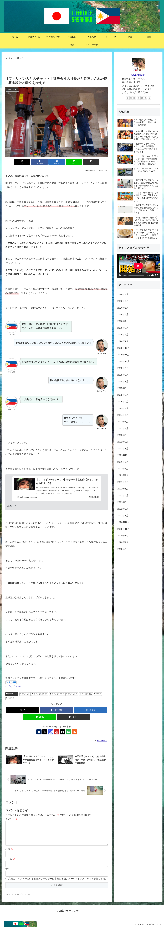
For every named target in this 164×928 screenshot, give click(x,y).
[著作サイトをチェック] (39, 731)
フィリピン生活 (86, 694)
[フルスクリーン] (156, 275)
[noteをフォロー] (62, 731)
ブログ (98, 694)
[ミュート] (152, 275)
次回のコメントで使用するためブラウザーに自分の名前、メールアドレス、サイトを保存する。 (57, 878)
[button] (91, 162)
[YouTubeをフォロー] (56, 731)
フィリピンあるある (41, 694)
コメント (11, 819)
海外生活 (11, 698)
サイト (8, 868)
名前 (9, 849)
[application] (138, 266)
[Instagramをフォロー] (50, 731)
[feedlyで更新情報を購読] (68, 731)
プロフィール (12, 694)
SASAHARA (138, 74)
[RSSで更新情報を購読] (74, 731)
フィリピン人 (72, 694)
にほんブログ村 (13, 686)
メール (10, 859)
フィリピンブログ (58, 694)
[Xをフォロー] (44, 731)
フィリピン (26, 694)
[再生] (120, 275)
